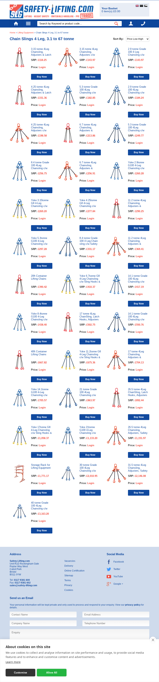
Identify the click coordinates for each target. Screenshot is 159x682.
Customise (20, 672)
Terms (67, 580)
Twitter (116, 569)
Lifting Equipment (26, 32)
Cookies (68, 590)
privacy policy (133, 604)
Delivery (68, 565)
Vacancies (69, 561)
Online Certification (74, 570)
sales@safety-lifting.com (23, 585)
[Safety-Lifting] (51, 11)
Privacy (68, 585)
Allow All (51, 672)
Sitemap (68, 575)
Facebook (118, 561)
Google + (118, 584)
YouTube (118, 576)
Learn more (13, 662)
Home (16, 23)
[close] (153, 640)
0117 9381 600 (143, 23)
